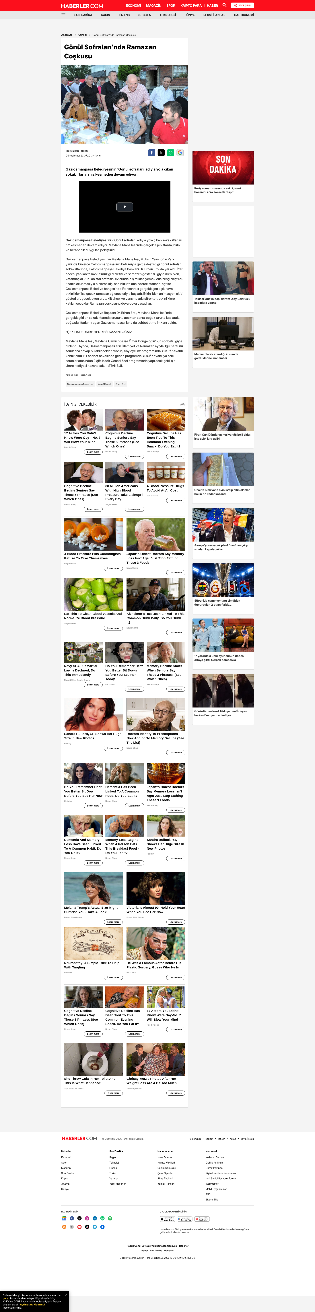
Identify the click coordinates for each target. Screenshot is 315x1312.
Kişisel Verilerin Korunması (221, 1173)
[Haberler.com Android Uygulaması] (184, 1219)
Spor (64, 1162)
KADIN (105, 15)
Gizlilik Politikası (214, 1162)
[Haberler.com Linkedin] (95, 1218)
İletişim (221, 1138)
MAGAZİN (153, 5)
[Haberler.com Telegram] (95, 1227)
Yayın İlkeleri (247, 1138)
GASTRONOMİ (244, 15)
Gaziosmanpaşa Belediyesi (80, 384)
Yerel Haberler (117, 1183)
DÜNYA (190, 15)
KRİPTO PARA (191, 5)
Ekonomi (66, 1157)
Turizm (113, 1173)
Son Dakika (67, 1173)
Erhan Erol (121, 384)
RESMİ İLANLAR (214, 15)
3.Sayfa (65, 1183)
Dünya (65, 1188)
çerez (6, 1298)
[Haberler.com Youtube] (79, 1227)
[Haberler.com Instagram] (87, 1218)
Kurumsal (211, 1151)
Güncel (82, 34)
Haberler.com (165, 1151)
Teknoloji (114, 1162)
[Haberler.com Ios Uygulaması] (167, 1219)
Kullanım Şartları (215, 1157)
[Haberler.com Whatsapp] (102, 1218)
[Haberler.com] (79, 1139)
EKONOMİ (133, 5)
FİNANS (124, 15)
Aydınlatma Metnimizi (32, 1304)
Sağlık (112, 1157)
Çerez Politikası (214, 1167)
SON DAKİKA (83, 15)
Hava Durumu (165, 1157)
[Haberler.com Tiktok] (87, 1227)
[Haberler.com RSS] (64, 1227)
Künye (233, 1138)
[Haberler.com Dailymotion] (102, 1227)
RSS (208, 1194)
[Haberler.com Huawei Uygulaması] (202, 1219)
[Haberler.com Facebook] (72, 1218)
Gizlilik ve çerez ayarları (132, 1257)
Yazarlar (113, 1178)
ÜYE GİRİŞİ (245, 5)
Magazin (66, 1167)
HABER (212, 5)
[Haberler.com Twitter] (79, 1218)
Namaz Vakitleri (166, 1162)
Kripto (64, 1178)
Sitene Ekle (212, 1199)
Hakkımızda (195, 1138)
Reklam (209, 1138)
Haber (144, 1250)
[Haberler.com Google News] (64, 1218)
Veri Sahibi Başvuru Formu (221, 1178)
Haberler (66, 1151)
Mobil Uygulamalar (216, 1188)
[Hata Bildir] (151, 1257)
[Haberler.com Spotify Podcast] (110, 1218)
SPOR (170, 5)
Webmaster (212, 1183)
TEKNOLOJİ (168, 15)
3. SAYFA (144, 15)
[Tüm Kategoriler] (63, 15)
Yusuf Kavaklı (104, 384)
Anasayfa (67, 34)
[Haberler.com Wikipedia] (72, 1227)
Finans (113, 1167)
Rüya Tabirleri (165, 1178)
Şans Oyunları (165, 1173)
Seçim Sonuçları (167, 1167)
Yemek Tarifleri (166, 1183)
